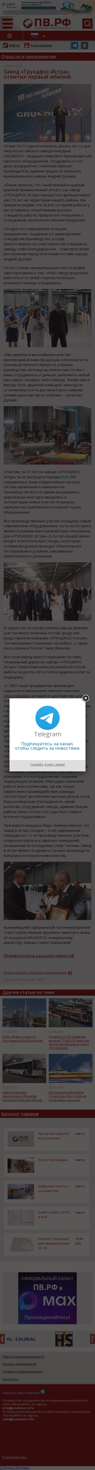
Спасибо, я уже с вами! (47, 764)
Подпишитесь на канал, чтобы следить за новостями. (47, 746)
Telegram (47, 734)
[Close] (85, 698)
